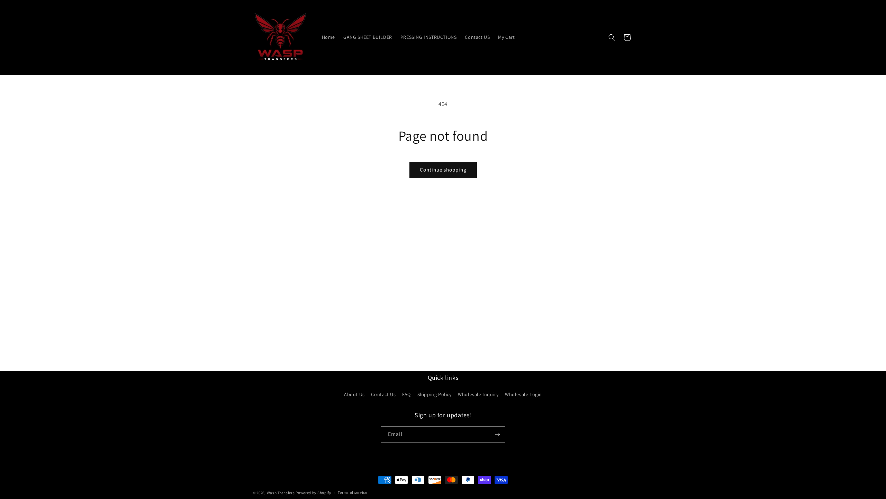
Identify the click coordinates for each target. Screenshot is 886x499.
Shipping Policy (434, 394)
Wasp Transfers (281, 492)
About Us (354, 394)
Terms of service (352, 492)
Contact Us (383, 394)
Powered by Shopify (313, 492)
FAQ (406, 394)
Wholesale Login (523, 394)
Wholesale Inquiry (478, 394)
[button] (612, 37)
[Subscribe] (497, 434)
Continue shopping (443, 169)
